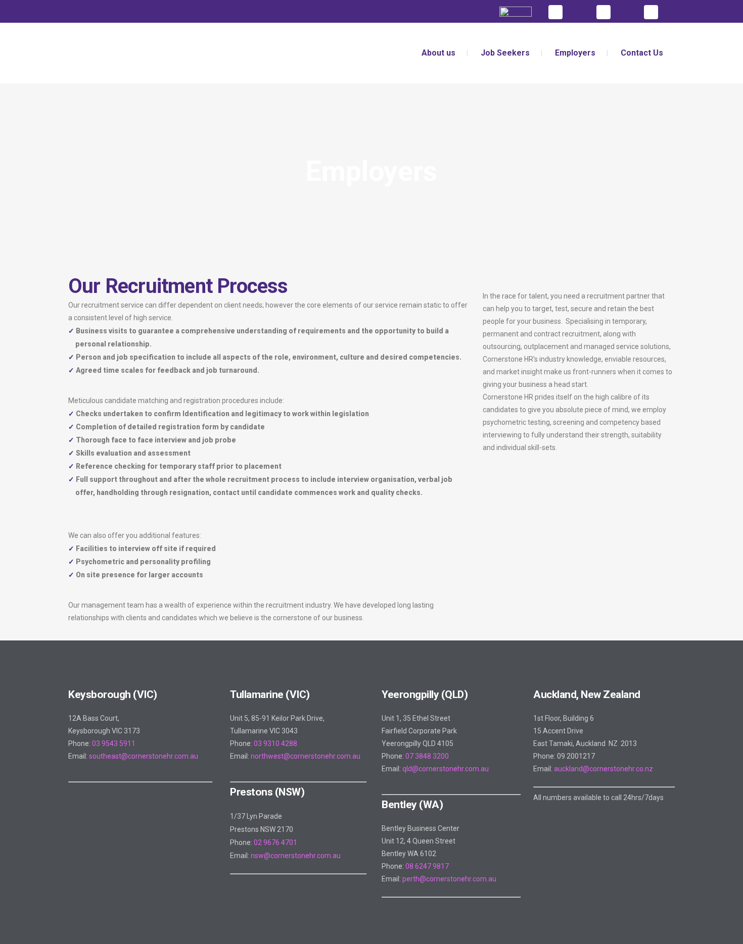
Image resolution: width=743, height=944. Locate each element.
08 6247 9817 (427, 866)
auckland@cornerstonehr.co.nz (603, 769)
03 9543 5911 (113, 743)
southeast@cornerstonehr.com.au (143, 756)
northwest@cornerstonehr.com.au (305, 756)
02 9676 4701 (275, 842)
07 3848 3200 (427, 756)
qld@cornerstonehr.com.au (445, 769)
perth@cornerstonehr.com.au (449, 879)
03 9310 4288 (275, 743)
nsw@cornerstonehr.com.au (296, 856)
